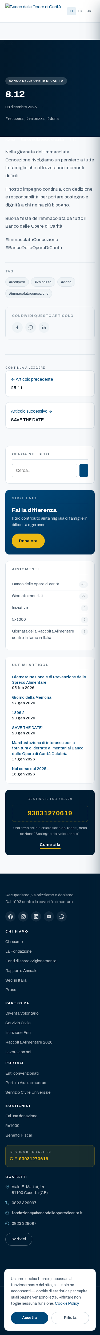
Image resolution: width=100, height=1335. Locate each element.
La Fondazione (18, 951)
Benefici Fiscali (19, 1135)
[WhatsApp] (62, 916)
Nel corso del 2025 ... (31, 769)
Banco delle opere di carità (36, 80)
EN (80, 11)
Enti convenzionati (22, 1073)
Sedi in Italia (15, 980)
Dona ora (28, 541)
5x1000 (19, 619)
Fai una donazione (21, 1116)
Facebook (17, 327)
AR (89, 11)
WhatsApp (30, 327)
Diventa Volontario (22, 1013)
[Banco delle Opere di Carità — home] (33, 11)
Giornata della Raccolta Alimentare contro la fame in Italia (43, 634)
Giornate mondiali (27, 596)
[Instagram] (23, 916)
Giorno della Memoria (31, 697)
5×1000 (12, 1125)
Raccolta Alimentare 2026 (29, 1042)
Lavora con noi (18, 1052)
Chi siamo (14, 942)
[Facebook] (10, 916)
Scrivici (18, 1239)
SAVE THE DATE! (27, 728)
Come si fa (50, 844)
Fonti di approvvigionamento (31, 961)
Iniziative (20, 607)
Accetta (29, 1318)
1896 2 (18, 713)
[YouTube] (49, 916)
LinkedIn (44, 327)
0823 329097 (24, 1203)
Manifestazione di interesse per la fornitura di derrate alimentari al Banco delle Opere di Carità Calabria (47, 748)
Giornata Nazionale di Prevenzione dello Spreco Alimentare (49, 680)
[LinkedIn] (36, 916)
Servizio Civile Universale (28, 1092)
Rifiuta (70, 1318)
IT (71, 11)
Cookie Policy (66, 1303)
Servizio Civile (18, 1023)
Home (10, 140)
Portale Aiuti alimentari (25, 1083)
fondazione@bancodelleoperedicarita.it (47, 1213)
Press (10, 990)
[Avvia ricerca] (83, 470)
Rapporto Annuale (21, 970)
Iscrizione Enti (18, 1032)
